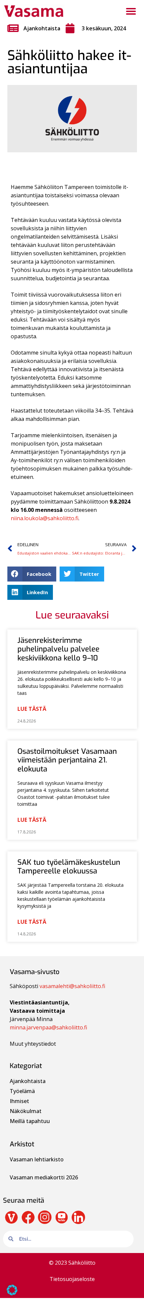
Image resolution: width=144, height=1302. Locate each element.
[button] (131, 11)
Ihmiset (19, 1101)
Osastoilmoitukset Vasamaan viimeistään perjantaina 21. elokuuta (67, 760)
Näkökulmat (26, 1111)
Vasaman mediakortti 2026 (44, 1177)
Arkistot (22, 1144)
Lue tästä (31, 708)
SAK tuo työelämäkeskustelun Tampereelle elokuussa (68, 866)
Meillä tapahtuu (30, 1121)
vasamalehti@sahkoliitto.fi (72, 986)
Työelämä (22, 1091)
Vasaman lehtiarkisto (37, 1159)
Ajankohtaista (41, 28)
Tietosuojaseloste (72, 1279)
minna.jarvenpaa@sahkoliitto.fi (48, 1027)
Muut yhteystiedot (33, 1043)
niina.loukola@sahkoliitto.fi (44, 518)
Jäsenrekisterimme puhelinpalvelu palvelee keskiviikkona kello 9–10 (58, 649)
